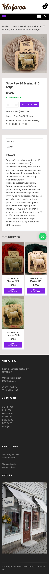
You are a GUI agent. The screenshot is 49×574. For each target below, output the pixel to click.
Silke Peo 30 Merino (23, 116)
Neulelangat (26, 26)
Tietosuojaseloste (10, 454)
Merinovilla (33, 120)
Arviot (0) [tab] (11, 147)
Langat (14, 26)
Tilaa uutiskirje (9, 464)
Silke (24, 123)
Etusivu (5, 26)
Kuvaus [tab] (10, 141)
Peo (20, 123)
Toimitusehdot (9, 457)
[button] (42, 38)
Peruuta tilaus (9, 467)
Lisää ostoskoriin (29, 104)
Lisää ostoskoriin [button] (12, 291)
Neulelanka (11, 123)
